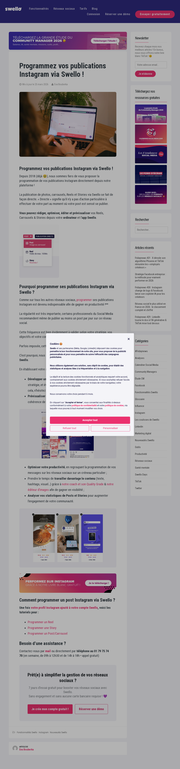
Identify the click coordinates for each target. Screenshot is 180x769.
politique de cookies (114, 405)
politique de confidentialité (84, 405)
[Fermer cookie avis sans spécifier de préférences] (128, 339)
